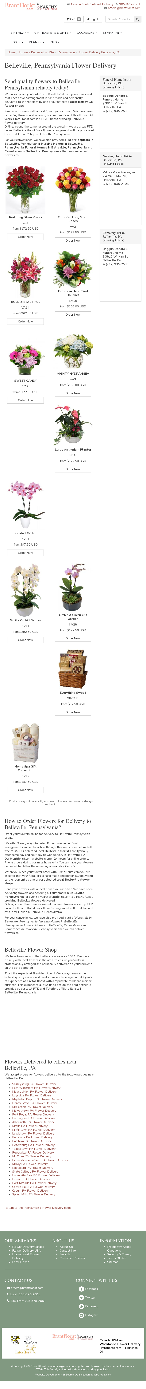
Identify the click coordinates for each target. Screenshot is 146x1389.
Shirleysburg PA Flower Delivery (34, 1084)
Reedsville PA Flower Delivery (33, 1152)
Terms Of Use (116, 1258)
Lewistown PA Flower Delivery (33, 1133)
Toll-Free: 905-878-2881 (28, 1301)
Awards (65, 1254)
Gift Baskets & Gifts (51, 33)
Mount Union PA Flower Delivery (34, 1092)
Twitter (90, 1297)
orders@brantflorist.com (123, 8)
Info (54, 42)
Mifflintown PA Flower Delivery (33, 1130)
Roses (15, 42)
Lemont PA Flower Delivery (31, 1179)
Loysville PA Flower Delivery (32, 1095)
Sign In (94, 19)
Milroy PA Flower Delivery (30, 1164)
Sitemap (112, 1262)
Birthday (18, 33)
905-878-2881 (129, 4)
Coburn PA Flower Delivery (30, 1191)
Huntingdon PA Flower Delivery (33, 1118)
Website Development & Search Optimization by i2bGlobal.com (73, 1374)
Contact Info (68, 1251)
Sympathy (111, 33)
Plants (35, 42)
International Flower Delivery (25, 1256)
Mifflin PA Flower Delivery (30, 1126)
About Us (66, 1247)
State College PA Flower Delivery (35, 1172)
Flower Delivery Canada (28, 1247)
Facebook (91, 1289)
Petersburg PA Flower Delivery (33, 1145)
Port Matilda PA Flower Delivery (34, 1183)
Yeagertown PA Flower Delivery (34, 1149)
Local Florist (20, 1262)
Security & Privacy (119, 1254)
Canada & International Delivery (91, 4)
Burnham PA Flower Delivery (31, 1141)
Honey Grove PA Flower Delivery (34, 1103)
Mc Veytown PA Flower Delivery (34, 1111)
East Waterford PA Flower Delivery (36, 1088)
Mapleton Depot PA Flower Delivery (37, 1099)
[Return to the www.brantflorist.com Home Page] (31, 6)
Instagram (91, 1315)
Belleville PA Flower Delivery (32, 1137)
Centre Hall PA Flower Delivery (33, 1187)
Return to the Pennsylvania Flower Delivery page (38, 1208)
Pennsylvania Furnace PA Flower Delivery (40, 1160)
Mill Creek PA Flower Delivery (32, 1107)
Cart (74, 19)
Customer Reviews (72, 1258)
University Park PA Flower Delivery (36, 1175)
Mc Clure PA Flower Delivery (31, 1156)
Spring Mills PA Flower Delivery (33, 1194)
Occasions (86, 33)
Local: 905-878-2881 (25, 1294)
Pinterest (91, 1306)
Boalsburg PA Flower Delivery (32, 1168)
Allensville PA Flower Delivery (33, 1122)
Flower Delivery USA (26, 1251)
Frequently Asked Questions (119, 1249)
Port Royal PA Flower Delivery (33, 1114)
